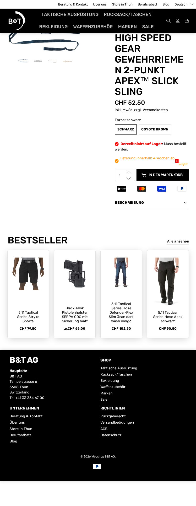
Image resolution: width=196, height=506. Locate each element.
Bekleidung (53, 26)
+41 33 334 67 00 (29, 398)
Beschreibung (129, 202)
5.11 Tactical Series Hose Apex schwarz (167, 316)
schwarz (125, 129)
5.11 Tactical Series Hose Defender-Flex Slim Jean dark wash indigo (121, 312)
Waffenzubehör (93, 26)
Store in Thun (122, 4)
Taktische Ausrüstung (69, 14)
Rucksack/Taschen (128, 14)
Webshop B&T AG (103, 456)
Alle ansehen (178, 241)
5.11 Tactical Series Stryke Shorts (28, 316)
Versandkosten (155, 110)
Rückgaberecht (113, 416)
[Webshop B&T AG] (17, 20)
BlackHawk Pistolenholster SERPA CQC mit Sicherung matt (75, 314)
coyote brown (154, 129)
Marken (127, 26)
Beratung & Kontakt (73, 4)
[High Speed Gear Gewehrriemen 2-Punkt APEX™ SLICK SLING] (44, 39)
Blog (166, 4)
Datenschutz (111, 435)
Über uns (100, 4)
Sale (148, 26)
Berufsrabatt (147, 4)
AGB (104, 429)
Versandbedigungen (117, 422)
